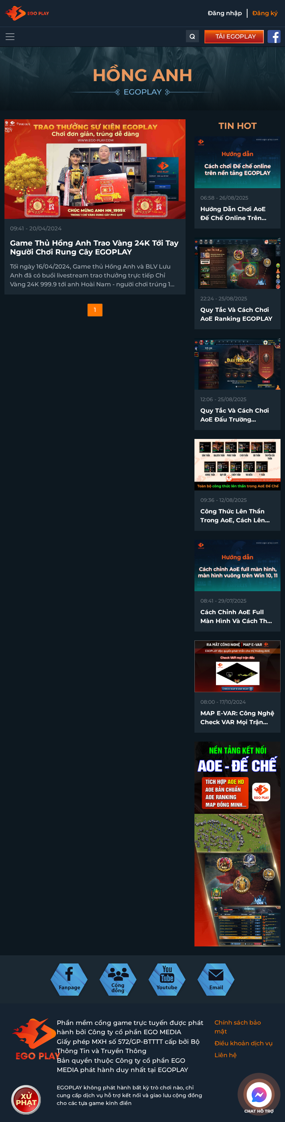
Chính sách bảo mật (237, 1027)
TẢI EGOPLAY (236, 36)
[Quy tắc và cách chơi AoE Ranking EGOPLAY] (237, 262)
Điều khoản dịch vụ (243, 1043)
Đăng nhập (225, 13)
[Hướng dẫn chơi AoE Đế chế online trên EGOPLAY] (237, 161)
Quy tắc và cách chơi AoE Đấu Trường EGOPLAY (234, 419)
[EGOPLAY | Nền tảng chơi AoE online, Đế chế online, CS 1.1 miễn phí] (26, 13)
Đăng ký (265, 13)
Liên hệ (225, 1055)
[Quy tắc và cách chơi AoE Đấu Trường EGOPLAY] (237, 363)
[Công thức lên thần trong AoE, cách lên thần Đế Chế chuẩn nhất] (237, 464)
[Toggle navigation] (10, 36)
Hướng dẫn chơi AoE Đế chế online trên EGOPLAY (233, 218)
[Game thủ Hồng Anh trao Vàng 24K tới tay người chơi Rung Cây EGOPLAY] (95, 168)
